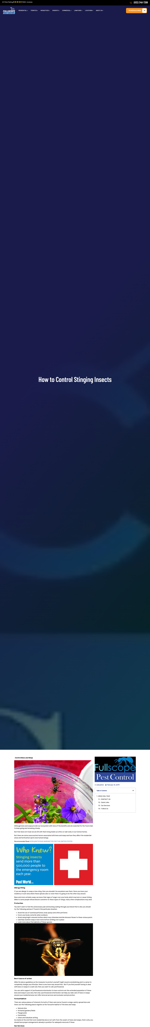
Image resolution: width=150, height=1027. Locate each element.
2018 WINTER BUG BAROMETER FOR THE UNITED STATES (51, 841)
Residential (23, 10)
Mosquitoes (45, 10)
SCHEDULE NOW (135, 10)
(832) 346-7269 (141, 2)
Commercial (66, 10)
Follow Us (104, 809)
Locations (88, 10)
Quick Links (105, 802)
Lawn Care (77, 10)
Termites (34, 10)
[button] (23, 10)
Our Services (105, 805)
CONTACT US (105, 799)
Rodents (55, 10)
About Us (99, 10)
